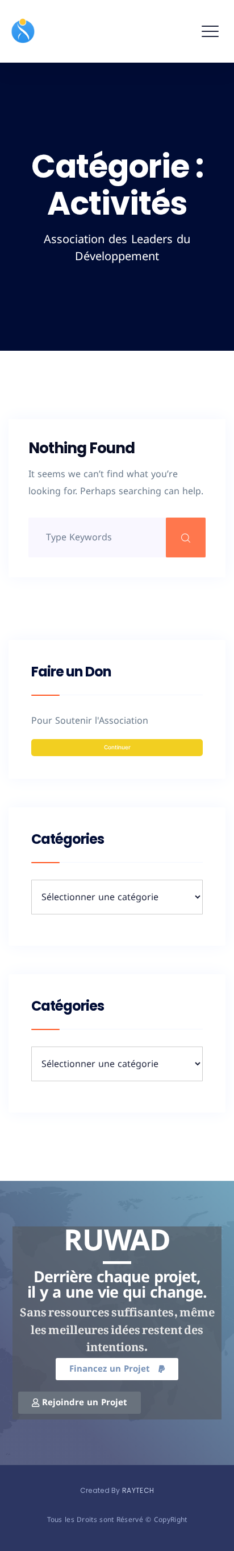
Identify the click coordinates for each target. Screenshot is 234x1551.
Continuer (117, 747)
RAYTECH (138, 1490)
